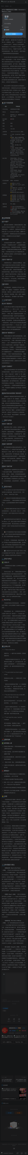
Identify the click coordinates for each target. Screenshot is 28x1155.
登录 (15, 34)
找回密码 (22, 29)
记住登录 (7, 29)
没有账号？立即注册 (8, 19)
